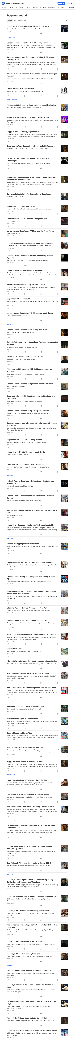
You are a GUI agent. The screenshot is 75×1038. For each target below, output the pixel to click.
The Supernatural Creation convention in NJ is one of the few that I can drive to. (32, 302)
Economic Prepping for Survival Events (23, 544)
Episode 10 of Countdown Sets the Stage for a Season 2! (30, 243)
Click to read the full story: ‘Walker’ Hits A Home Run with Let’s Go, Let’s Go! (32, 1021)
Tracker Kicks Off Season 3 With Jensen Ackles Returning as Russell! (32, 75)
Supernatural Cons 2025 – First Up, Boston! (25, 440)
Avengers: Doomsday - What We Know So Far (25, 706)
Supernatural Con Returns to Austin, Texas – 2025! (28, 117)
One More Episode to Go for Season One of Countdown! (29, 194)
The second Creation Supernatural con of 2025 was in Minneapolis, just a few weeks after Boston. (31, 429)
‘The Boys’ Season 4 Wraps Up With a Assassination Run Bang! (33, 896)
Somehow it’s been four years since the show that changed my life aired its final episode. (32, 852)
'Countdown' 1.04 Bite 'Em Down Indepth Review (26, 452)
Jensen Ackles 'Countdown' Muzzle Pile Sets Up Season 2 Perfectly (30, 257)
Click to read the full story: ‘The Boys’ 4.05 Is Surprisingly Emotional (29, 956)
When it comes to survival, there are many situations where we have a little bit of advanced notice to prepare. (32, 722)
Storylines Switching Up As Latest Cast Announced (24, 709)
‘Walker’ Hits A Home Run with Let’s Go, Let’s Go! (27, 1018)
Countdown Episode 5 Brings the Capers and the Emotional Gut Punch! (31, 397)
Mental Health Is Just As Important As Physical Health (25, 651)
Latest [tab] (10, 21)
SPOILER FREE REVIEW (14, 515)
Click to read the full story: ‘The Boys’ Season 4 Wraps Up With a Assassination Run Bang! (28, 900)
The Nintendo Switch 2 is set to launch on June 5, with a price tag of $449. (32, 664)
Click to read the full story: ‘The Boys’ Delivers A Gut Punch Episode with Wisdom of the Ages (31, 991)
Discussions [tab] (22, 21)
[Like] (8, 34)
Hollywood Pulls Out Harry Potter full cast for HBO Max (29, 562)
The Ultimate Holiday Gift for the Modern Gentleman (24, 108)
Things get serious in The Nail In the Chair (21, 332)
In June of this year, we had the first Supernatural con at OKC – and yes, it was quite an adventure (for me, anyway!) (31, 288)
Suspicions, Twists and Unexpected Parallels (22, 359)
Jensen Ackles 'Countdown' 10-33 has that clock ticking (30, 313)
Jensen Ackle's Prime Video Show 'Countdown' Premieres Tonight (30, 497)
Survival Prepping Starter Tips (19, 733)
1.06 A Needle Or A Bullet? (16, 386)
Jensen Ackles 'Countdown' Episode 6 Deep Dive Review (30, 384)
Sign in (69, 3)
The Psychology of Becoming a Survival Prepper (26, 747)
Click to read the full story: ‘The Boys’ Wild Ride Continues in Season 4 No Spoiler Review (31, 1034)
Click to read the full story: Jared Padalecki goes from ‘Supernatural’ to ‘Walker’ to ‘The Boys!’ (30, 1007)
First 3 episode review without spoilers (20, 486)
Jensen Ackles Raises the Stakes (17, 455)
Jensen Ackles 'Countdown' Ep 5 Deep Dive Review (28, 411)
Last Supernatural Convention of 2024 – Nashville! (28, 794)
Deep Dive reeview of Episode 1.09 (18, 316)
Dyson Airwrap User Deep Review (20, 88)
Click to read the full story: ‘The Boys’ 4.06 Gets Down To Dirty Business (31, 944)
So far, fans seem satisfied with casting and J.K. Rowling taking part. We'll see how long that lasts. (32, 566)
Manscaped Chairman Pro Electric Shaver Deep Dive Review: (31, 105)
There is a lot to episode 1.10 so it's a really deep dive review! (27, 260)
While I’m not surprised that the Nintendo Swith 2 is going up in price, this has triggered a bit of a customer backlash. (32, 638)
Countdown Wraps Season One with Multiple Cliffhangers (31, 146)
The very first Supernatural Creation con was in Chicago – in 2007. (29, 866)
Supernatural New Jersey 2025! (20, 299)
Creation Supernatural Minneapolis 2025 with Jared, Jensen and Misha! (32, 424)
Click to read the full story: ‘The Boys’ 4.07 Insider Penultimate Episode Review (30, 914)
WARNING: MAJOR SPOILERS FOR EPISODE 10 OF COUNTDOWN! (29, 246)
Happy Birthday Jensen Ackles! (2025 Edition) (26, 762)
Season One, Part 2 (13, 221)
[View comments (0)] (24, 34)
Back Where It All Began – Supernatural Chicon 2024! (29, 863)
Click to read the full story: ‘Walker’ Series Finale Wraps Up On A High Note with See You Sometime (32, 931)
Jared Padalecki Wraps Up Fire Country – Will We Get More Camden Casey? (31, 826)
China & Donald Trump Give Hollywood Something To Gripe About (31, 578)
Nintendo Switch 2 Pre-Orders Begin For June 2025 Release (31, 688)
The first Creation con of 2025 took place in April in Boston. (27, 442)
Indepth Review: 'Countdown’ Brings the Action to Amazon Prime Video (31, 482)
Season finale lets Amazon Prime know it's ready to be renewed (28, 163)
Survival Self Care (14, 649)
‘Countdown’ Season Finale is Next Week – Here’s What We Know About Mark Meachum (31, 178)
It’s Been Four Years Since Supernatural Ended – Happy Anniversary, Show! (29, 847)
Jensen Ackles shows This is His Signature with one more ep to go (29, 209)
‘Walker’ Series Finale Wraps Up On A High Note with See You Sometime (32, 926)
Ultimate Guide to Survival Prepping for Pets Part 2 (28, 608)
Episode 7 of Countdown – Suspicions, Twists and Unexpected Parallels (32, 343)
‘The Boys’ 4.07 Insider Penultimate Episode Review (28, 911)
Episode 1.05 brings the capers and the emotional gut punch (27, 413)
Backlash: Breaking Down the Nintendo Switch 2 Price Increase (32, 635)
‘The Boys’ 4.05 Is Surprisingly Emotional (24, 954)
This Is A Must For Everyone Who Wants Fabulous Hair (25, 91)
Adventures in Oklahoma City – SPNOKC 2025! (26, 285)
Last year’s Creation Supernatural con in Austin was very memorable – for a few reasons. (32, 121)
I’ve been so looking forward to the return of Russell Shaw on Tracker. (30, 79)
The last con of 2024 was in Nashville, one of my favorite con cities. (29, 797)
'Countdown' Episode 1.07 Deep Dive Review (25, 357)
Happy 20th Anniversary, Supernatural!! (23, 132)
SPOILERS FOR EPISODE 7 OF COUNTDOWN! (22, 347)
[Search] (66, 21)
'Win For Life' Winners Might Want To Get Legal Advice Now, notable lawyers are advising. (32, 597)
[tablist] (17, 21)
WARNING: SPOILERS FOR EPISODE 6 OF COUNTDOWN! (26, 374)
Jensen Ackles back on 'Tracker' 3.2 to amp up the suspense (32, 43)
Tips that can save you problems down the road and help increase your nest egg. (32, 547)
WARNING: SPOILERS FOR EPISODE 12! (20, 197)
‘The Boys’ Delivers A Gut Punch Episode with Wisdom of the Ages (32, 986)
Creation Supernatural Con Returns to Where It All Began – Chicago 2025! (31, 58)
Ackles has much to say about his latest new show (24, 501)
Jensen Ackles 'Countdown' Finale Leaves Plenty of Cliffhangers (28, 159)
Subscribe (61, 3)
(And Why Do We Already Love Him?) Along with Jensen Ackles (28, 467)
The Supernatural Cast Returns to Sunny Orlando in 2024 (30, 807)
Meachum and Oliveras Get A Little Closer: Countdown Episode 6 (29, 370)
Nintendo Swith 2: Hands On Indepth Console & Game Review (32, 661)
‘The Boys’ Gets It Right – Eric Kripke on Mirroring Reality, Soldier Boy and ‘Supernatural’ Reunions (30, 881)
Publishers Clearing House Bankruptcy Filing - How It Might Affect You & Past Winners (31, 592)
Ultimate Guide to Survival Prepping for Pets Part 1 (27, 620)
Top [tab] (15, 21)
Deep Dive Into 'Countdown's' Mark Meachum (25, 464)
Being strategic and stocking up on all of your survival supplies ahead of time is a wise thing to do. (31, 677)
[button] (3, 7)
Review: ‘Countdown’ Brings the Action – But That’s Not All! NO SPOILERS (32, 511)
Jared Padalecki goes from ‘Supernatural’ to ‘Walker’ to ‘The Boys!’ (31, 1002)
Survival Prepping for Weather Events (22, 719)
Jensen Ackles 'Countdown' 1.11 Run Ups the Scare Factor (30, 231)
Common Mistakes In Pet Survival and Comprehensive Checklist (28, 610)
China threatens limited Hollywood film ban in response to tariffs (29, 582)
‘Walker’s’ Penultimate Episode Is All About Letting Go (29, 970)
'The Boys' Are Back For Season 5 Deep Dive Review (28, 26)
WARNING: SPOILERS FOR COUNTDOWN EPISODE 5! (24, 401)
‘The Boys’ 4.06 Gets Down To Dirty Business (25, 942)
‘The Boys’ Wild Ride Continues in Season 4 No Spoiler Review (32, 1030)
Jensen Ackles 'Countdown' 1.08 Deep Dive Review (27, 330)
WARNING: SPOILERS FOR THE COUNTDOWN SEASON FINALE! (28, 149)
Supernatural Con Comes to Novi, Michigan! (25, 270)
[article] (37, 30)
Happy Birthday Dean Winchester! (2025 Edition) (27, 780)
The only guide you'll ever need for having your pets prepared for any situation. (30, 624)
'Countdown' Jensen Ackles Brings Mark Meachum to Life (30, 525)
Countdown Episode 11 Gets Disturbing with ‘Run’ (27, 219)
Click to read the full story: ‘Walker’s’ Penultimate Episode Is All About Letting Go (30, 974)
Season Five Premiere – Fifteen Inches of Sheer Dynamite (26, 29)
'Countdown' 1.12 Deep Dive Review (21, 206)
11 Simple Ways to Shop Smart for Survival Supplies (28, 673)
